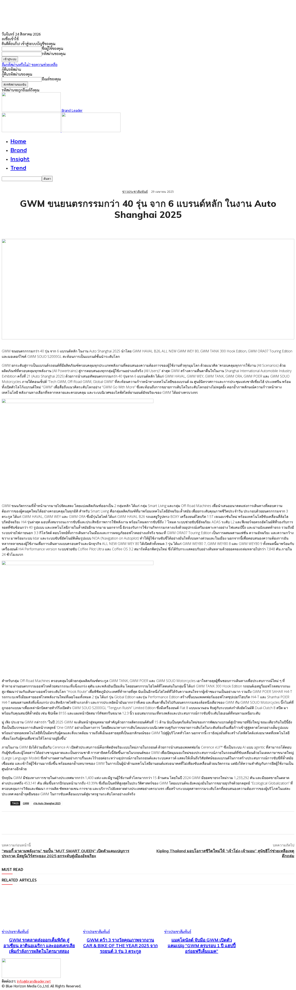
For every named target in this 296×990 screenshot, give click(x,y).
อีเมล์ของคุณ (51, 78)
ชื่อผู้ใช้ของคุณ (52, 48)
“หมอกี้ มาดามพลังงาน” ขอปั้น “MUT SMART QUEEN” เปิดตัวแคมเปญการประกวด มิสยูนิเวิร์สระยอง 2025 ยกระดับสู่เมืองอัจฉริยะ (65, 853)
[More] (87, 227)
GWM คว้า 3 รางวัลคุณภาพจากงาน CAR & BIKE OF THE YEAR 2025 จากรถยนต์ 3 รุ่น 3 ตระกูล (120, 945)
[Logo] (32, 130)
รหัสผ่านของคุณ (54, 53)
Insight (20, 158)
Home (18, 141)
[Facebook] (9, 228)
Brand (18, 150)
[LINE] (40, 228)
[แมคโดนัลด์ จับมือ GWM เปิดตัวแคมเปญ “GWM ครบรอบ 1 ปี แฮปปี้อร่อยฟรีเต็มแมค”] (201, 911)
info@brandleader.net (34, 981)
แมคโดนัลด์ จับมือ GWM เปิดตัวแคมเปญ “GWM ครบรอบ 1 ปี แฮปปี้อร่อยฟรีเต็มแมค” (202, 945)
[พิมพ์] (71, 228)
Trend (18, 167)
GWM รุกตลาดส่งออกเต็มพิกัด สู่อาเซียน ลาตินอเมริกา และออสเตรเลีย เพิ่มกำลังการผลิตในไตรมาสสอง (39, 945)
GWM (26, 803)
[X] (24, 228)
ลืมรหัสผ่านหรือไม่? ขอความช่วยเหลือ (29, 64)
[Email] (56, 228)
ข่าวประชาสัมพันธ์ (135, 191)
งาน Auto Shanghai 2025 (46, 803)
